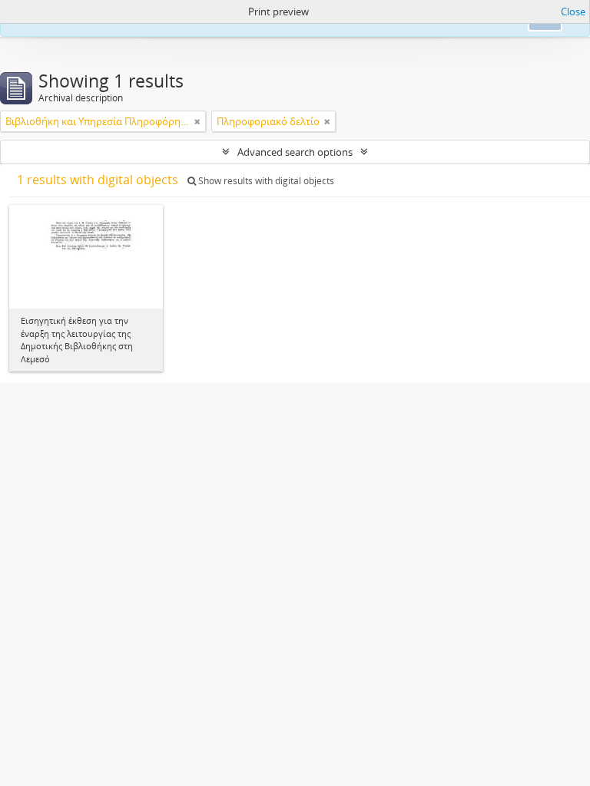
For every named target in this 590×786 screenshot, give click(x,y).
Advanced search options (295, 152)
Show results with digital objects (265, 180)
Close (573, 11)
